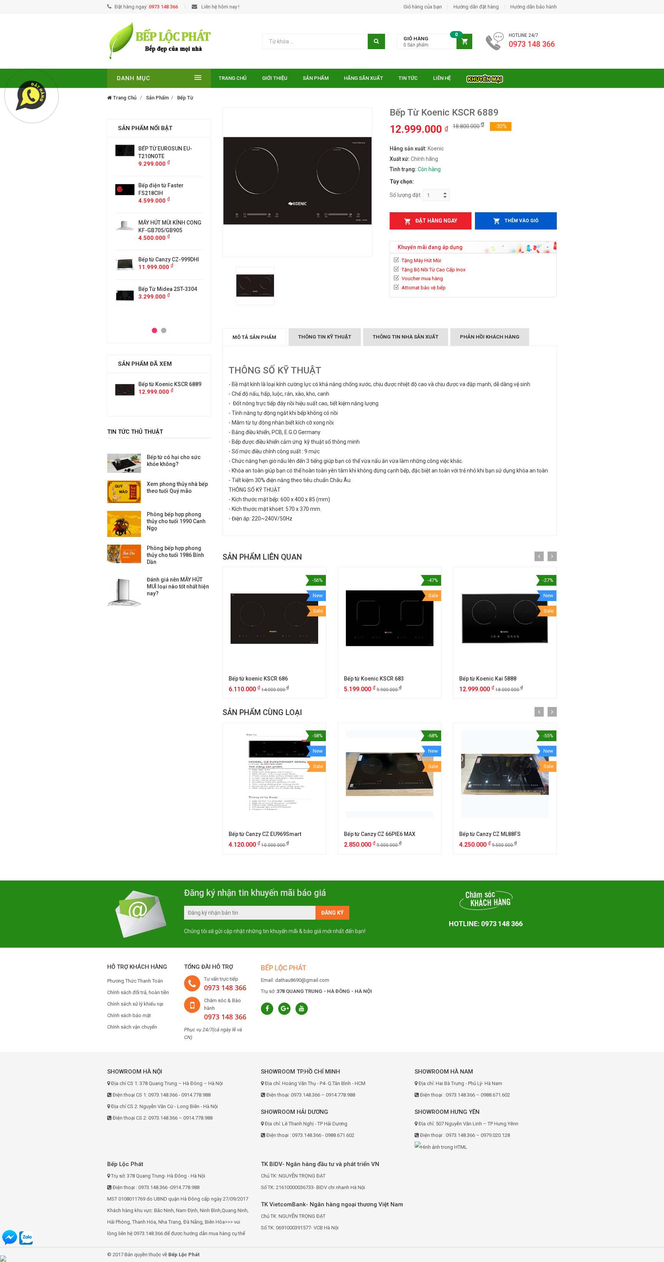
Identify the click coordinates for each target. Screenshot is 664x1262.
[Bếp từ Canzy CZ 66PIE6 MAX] (389, 774)
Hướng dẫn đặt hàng (476, 7)
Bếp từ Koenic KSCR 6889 (169, 384)
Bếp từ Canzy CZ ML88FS (490, 834)
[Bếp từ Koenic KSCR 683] (389, 618)
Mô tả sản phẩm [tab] (254, 337)
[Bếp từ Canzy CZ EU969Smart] (274, 774)
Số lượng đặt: (406, 195)
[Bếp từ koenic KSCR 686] (274, 618)
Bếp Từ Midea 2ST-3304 (167, 289)
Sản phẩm (316, 78)
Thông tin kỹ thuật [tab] (324, 337)
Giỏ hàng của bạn (422, 7)
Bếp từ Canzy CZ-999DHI (168, 259)
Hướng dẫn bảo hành (533, 7)
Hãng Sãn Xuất (363, 78)
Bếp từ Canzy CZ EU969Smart (265, 834)
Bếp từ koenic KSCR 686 (258, 679)
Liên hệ (442, 78)
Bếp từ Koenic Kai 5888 (487, 679)
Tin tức (408, 78)
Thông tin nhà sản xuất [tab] (405, 337)
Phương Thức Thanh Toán (135, 981)
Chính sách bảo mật (129, 1015)
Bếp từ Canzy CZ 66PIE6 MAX (379, 834)
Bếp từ (185, 98)
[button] (434, 42)
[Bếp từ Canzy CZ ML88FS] (505, 774)
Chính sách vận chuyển (132, 1027)
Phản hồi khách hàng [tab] (490, 337)
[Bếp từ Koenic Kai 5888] (505, 618)
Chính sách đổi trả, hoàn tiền (138, 992)
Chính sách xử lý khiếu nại (135, 1004)
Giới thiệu (274, 78)
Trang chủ (233, 78)
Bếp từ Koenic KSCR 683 (374, 679)
